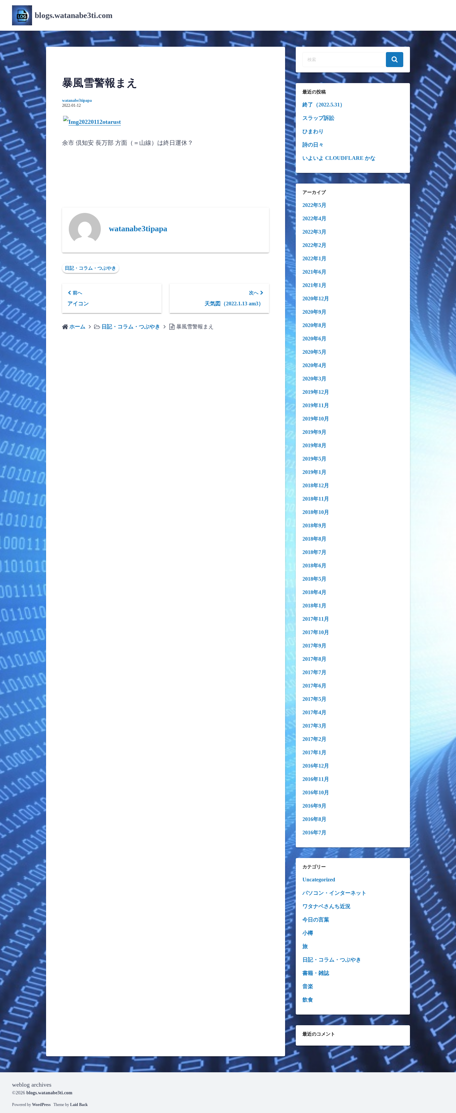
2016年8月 (314, 819)
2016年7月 (314, 832)
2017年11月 (315, 619)
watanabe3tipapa (77, 100)
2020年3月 (314, 378)
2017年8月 (314, 659)
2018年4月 (314, 592)
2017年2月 (314, 739)
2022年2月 (314, 245)
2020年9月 (314, 312)
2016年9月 (314, 806)
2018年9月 (314, 525)
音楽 (307, 986)
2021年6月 (314, 272)
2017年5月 (314, 699)
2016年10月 (315, 792)
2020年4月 (314, 365)
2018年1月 (314, 605)
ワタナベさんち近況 (326, 906)
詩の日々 (313, 145)
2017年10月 (315, 632)
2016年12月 (315, 766)
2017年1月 (314, 752)
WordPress (41, 1104)
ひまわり (313, 131)
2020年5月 (314, 352)
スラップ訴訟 (318, 118)
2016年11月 (315, 779)
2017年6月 (314, 685)
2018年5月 (314, 579)
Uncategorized (318, 879)
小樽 (307, 933)
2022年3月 (314, 232)
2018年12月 (315, 485)
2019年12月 (315, 392)
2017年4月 (314, 712)
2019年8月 (314, 445)
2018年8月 (314, 539)
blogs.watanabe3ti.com (73, 15)
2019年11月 (315, 405)
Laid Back (79, 1104)
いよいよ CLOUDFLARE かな (339, 158)
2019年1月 (314, 472)
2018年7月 (314, 552)
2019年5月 (314, 459)
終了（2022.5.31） (323, 104)
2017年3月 (314, 726)
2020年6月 (314, 338)
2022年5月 (314, 205)
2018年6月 (314, 565)
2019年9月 (314, 432)
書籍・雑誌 (315, 973)
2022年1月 (314, 258)
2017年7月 (314, 672)
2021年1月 (314, 285)
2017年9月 (314, 645)
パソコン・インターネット (334, 893)
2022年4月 (314, 218)
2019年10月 (315, 419)
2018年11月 (315, 499)
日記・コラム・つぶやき (90, 268)
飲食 (307, 1000)
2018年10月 (315, 512)
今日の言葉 (315, 919)
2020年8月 (314, 325)
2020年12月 (315, 298)
